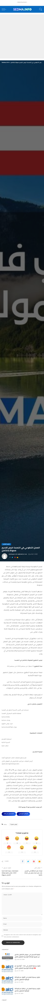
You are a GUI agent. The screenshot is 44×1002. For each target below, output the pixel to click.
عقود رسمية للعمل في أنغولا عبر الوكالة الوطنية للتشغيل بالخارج (27, 978)
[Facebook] (10, 557)
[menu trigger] (4, 9)
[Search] (40, 9)
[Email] (17, 557)
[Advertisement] (22, 36)
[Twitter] (12, 557)
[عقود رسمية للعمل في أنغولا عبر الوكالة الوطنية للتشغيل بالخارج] (7, 980)
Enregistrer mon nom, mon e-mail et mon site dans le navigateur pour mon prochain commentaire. (22, 936)
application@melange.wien (10, 764)
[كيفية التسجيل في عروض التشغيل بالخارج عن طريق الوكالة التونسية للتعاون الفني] (7, 957)
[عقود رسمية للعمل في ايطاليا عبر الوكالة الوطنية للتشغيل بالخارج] (7, 991)
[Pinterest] (15, 557)
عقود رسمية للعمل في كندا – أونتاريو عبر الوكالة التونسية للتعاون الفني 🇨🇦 (28, 966)
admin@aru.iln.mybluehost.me (18, 554)
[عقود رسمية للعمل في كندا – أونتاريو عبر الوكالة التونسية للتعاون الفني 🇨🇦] (7, 968)
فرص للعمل (6, 544)
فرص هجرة (14, 824)
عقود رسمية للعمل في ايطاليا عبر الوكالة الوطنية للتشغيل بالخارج (27, 989)
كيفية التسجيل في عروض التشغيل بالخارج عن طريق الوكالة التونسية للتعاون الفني (27, 955)
